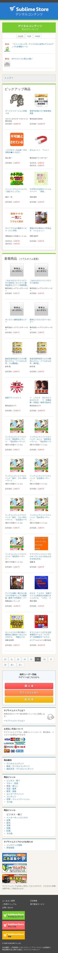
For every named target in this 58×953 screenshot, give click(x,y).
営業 (8, 825)
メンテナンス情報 (14, 845)
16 (44, 659)
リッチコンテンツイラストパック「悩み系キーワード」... (40, 517)
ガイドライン (25, 947)
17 (51, 659)
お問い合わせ (7, 908)
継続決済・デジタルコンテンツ (20, 769)
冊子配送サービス (37, 904)
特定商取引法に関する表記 (12, 949)
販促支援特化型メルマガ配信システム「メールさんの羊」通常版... (40, 361)
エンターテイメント (15, 794)
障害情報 (10, 848)
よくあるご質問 (8, 901)
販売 (8, 823)
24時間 (37, 36)
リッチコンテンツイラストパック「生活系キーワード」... (40, 478)
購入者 (29, 686)
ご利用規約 (14, 947)
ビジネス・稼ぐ (13, 781)
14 (31, 659)
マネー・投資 (12, 783)
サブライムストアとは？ (15, 721)
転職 (8, 831)
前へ (12, 665)
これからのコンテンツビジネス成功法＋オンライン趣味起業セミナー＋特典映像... (16, 282)
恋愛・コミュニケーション (18, 799)
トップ (7, 78)
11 (12, 659)
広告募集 (33, 901)
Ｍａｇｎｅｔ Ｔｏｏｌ (39, 150)
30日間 (20, 36)
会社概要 (5, 947)
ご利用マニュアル (9, 904)
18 (5, 665)
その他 (9, 802)
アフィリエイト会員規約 (41, 947)
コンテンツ (11, 796)
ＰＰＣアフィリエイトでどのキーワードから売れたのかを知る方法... (40, 556)
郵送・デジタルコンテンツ (18, 766)
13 (25, 659)
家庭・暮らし (12, 786)
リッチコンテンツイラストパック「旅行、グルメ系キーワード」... (16, 478)
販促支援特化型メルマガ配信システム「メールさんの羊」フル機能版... (16, 361)
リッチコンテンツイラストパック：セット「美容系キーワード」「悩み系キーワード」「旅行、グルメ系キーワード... (40, 441)
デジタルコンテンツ (15, 763)
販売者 (29, 699)
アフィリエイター (29, 692)
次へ (20, 665)
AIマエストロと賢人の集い (22, 59)
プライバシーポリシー (31, 949)
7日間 (29, 36)
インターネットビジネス (17, 817)
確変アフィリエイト (13, 398)
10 (5, 659)
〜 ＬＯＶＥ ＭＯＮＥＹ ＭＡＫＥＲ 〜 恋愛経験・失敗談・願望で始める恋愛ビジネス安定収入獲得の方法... (41, 402)
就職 (8, 828)
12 (18, 659)
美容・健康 (11, 788)
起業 (8, 820)
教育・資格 (11, 791)
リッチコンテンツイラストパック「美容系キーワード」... (16, 556)
